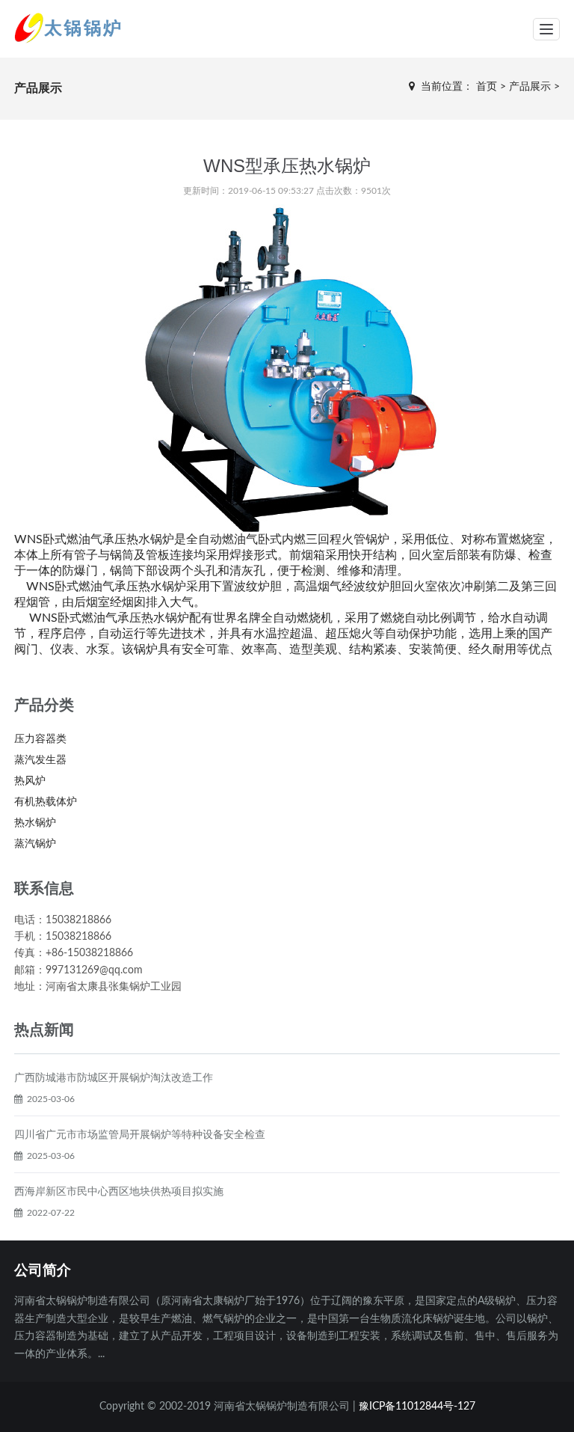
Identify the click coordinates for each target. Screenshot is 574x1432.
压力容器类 (40, 739)
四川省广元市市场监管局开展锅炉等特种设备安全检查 (139, 1135)
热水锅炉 (35, 823)
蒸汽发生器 (40, 760)
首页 (486, 87)
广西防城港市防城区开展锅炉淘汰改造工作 (113, 1078)
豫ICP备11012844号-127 (417, 1406)
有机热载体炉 (45, 802)
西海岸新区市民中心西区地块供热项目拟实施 (118, 1192)
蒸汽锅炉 (35, 844)
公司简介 (42, 1270)
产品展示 (530, 87)
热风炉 (30, 781)
